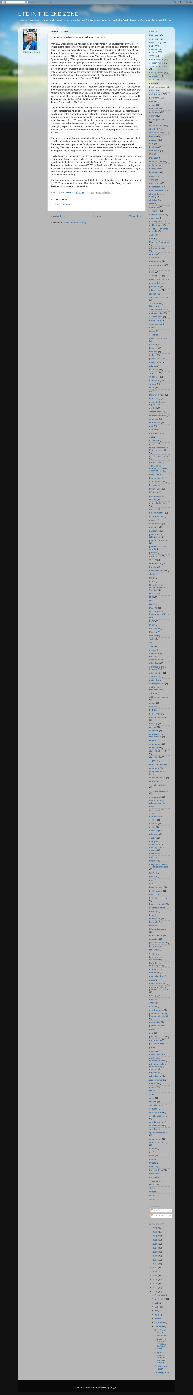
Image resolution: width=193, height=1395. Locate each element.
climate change (156, 412)
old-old (152, 1006)
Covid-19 (153, 129)
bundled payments (158, 717)
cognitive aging (156, 764)
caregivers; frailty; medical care (157, 735)
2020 (155, 1236)
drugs (152, 83)
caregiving (154, 76)
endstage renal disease (156, 848)
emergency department (154, 842)
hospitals (153, 90)
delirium (153, 258)
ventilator (153, 1181)
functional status (157, 214)
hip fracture (154, 485)
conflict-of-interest (157, 415)
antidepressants (157, 684)
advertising (154, 663)
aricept (152, 693)
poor (151, 1033)
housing (153, 911)
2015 (155, 1256)
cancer (152, 254)
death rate (154, 430)
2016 (155, 1252)
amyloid (153, 408)
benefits (153, 706)
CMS (151, 391)
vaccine (153, 384)
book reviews (155, 714)
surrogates (154, 377)
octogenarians (156, 516)
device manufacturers (156, 815)
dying (151, 56)
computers (154, 768)
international (155, 496)
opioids (152, 520)
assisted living (156, 317)
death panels (155, 797)
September (160, 1299)
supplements (155, 1139)
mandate (153, 973)
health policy (155, 42)
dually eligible (155, 831)
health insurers (156, 887)
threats (152, 1163)
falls (151, 268)
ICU (151, 154)
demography (155, 261)
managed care (156, 969)
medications (155, 109)
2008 (155, 1284)
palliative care (155, 94)
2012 (155, 1268)
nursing (152, 995)
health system (156, 891)
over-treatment (156, 1010)
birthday (153, 710)
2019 (155, 1240)
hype (151, 915)
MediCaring (154, 398)
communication (156, 161)
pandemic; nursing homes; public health (159, 1015)
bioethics (153, 147)
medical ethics (156, 976)
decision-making (157, 63)
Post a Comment (62, 204)
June (157, 1307)
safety (152, 1094)
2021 (155, 1232)
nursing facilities (157, 513)
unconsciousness (157, 571)
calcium (153, 727)
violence (153, 1188)
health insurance (157, 87)
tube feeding (155, 380)
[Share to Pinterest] (108, 192)
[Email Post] (92, 192)
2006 (155, 1291)
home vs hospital (157, 904)
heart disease (155, 894)
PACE (152, 621)
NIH (151, 617)
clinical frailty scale (158, 751)
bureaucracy (155, 320)
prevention (154, 287)
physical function (157, 1026)
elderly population (157, 119)
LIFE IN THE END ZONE (48, 14)
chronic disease (156, 133)
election (153, 838)
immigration (154, 919)
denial (152, 806)
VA (150, 643)
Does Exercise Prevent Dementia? (161, 1332)
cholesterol (154, 747)
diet (151, 437)
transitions (154, 1174)
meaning (153, 352)
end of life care (156, 59)
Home (97, 216)
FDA (151, 143)
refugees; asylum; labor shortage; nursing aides (157, 1066)
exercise (153, 444)
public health (155, 556)
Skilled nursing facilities (156, 304)
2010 (155, 1276)
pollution (153, 1029)
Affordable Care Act (158, 297)
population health (157, 1036)
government (155, 183)
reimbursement (156, 1080)
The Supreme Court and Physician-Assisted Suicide (161, 1344)
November (160, 1295)
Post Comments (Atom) (75, 223)
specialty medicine (158, 1133)
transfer (153, 567)
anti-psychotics (156, 313)
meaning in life (156, 221)
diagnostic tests (156, 433)
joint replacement (157, 942)
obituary (153, 999)
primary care (155, 290)
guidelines (154, 218)
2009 (155, 1279)
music (152, 980)
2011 (155, 1272)
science (153, 1101)
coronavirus (154, 422)
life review (154, 950)
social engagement (158, 1116)
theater (152, 1159)
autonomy (154, 207)
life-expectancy (156, 125)
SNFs (152, 639)
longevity (153, 348)
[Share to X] (103, 192)
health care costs (157, 279)
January (159, 1327)
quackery (153, 1051)
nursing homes (156, 73)
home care (154, 151)
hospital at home (157, 908)
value (151, 388)
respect (152, 1087)
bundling (153, 723)
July (157, 1303)
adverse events (156, 659)
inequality (153, 922)
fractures (153, 861)
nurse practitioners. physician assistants (158, 988)
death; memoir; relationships (156, 801)
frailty (151, 46)
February (159, 1323)
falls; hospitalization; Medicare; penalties (158, 449)
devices (153, 820)
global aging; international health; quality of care (158, 468)
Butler (152, 578)
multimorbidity (156, 225)
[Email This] (97, 192)
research (153, 1083)
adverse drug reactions (155, 654)
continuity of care (157, 778)
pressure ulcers (156, 1044)
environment (155, 853)
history (152, 344)
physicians (154, 98)
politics (152, 552)
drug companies (157, 265)
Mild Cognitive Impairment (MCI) (157, 612)
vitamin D (153, 1195)
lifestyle (152, 499)
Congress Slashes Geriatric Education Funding (160, 1357)
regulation (154, 1073)
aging (152, 179)
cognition (153, 761)
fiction (152, 331)
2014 (155, 1260)
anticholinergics (156, 680)
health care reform (158, 338)
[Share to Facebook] (106, 192)
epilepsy (153, 857)
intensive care (156, 935)
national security (157, 983)
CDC (151, 581)
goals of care (155, 276)
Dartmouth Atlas (157, 395)
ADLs (151, 235)
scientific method (157, 1105)
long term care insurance (156, 958)
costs (151, 80)
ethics (152, 327)
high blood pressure (158, 898)
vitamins (153, 574)
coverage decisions (158, 791)
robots (152, 1091)
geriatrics (153, 335)
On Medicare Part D (160, 1367)
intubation (154, 939)
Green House (155, 593)
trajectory (153, 1166)
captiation (153, 731)
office (151, 1003)
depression (154, 810)
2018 (155, 1244)
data (151, 426)
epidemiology (155, 324)
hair (151, 884)
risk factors (154, 369)
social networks (156, 1122)
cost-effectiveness (157, 785)
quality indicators (157, 1054)
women (152, 1199)
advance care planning (155, 50)
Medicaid (153, 158)
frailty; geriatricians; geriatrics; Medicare (158, 865)
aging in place (156, 673)
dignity (152, 827)
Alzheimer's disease (158, 66)
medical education (158, 503)
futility (152, 272)
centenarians (155, 744)
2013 (155, 1264)
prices (152, 1047)
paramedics (154, 1022)
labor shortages (156, 946)
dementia (153, 39)
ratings (152, 366)
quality (152, 116)
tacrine (152, 1148)
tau (150, 1152)
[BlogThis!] (100, 192)
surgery (153, 560)
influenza (153, 492)
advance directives (158, 248)
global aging (155, 165)
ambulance (154, 676)
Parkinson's (154, 628)
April (157, 1315)
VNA (151, 646)
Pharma (153, 632)
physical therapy (157, 359)
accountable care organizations (157, 403)
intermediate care (157, 283)
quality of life (155, 362)
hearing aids (155, 478)
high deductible (156, 482)
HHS (151, 597)
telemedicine (155, 563)
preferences (155, 1040)
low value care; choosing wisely (156, 964)
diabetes (153, 823)
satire (152, 1098)
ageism (152, 176)
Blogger (113, 1387)
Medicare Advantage (159, 242)
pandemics (154, 531)
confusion (153, 419)
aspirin (152, 703)
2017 (155, 1248)
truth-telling (154, 1177)
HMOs (152, 604)
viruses (152, 1192)
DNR (151, 204)
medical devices (157, 190)
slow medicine (156, 1112)
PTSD (152, 625)
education (154, 834)
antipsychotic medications (155, 688)
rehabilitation (155, 1076)
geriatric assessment (159, 456)
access (152, 650)
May (157, 1311)
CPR (151, 238)
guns (151, 880)
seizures (153, 1109)
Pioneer (153, 636)
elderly (152, 105)
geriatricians (155, 462)
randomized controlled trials (156, 1059)
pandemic (154, 527)
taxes (151, 1156)
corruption (154, 781)
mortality (153, 140)
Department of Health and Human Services (158, 587)
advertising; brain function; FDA (157, 668)
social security (156, 1126)
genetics (153, 876)
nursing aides (155, 509)
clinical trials (155, 757)
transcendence (156, 1170)
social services (156, 1129)
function (153, 873)
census (152, 740)
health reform (155, 474)
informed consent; (157, 929)
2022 (155, 1228)
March (158, 1319)
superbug (153, 373)
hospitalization (156, 187)
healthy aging (155, 169)
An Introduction (161, 1373)
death (152, 101)
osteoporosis (155, 524)
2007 (155, 1287)
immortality (154, 172)
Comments (158, 1215)
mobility (153, 355)
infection (153, 926)
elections (153, 440)
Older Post (135, 216)
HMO (151, 601)
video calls (154, 1184)
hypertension (155, 489)
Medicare (153, 35)
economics (154, 211)
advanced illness (157, 309)
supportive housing (158, 1142)
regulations (154, 294)
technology (154, 112)
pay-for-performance (159, 540)
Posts (156, 1210)
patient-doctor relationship (156, 535)
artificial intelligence (158, 697)
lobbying (153, 953)
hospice (153, 136)
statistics (153, 200)
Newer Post (58, 216)
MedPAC (153, 608)
